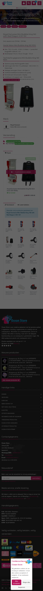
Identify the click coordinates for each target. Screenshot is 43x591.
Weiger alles (26, 582)
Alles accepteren (16, 582)
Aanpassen (21, 587)
